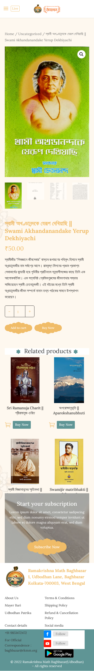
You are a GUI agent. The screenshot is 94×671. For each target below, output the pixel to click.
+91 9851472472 (16, 633)
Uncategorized (30, 34)
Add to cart (18, 328)
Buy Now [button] (22, 425)
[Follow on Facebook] (47, 634)
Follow (60, 634)
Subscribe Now (47, 547)
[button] (81, 54)
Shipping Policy (56, 605)
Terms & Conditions (59, 598)
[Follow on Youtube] (47, 643)
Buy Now (48, 328)
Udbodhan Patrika (18, 613)
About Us (11, 598)
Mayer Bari (13, 605)
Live (15, 8)
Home (9, 34)
